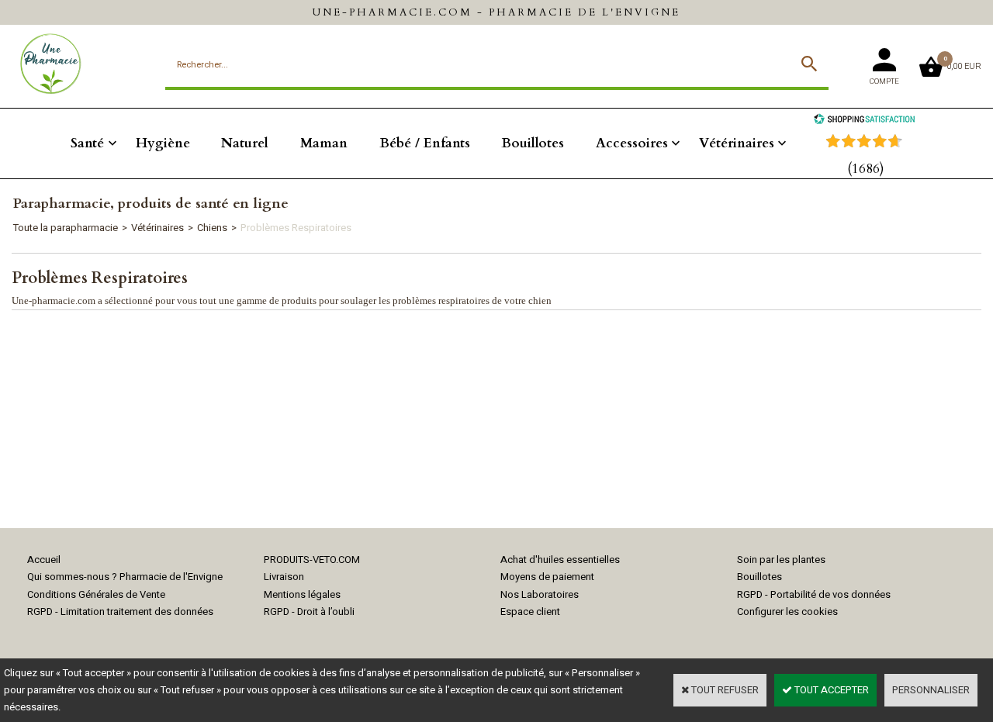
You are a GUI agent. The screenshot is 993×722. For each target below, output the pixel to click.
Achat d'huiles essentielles (560, 559)
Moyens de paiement (547, 576)
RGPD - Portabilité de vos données (814, 594)
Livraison (284, 576)
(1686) (865, 169)
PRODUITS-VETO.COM (312, 559)
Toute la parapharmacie (65, 227)
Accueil (44, 559)
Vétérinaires (736, 143)
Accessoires (632, 143)
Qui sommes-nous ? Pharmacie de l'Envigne (125, 576)
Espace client (530, 611)
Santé (87, 143)
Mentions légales (302, 594)
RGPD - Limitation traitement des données (120, 611)
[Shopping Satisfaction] (864, 121)
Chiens (212, 227)
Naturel (244, 143)
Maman (324, 143)
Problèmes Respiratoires (295, 227)
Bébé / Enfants (424, 143)
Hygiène (163, 143)
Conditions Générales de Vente (96, 594)
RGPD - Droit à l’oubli (309, 611)
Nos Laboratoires (539, 594)
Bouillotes (532, 143)
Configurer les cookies (787, 611)
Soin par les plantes (781, 559)
